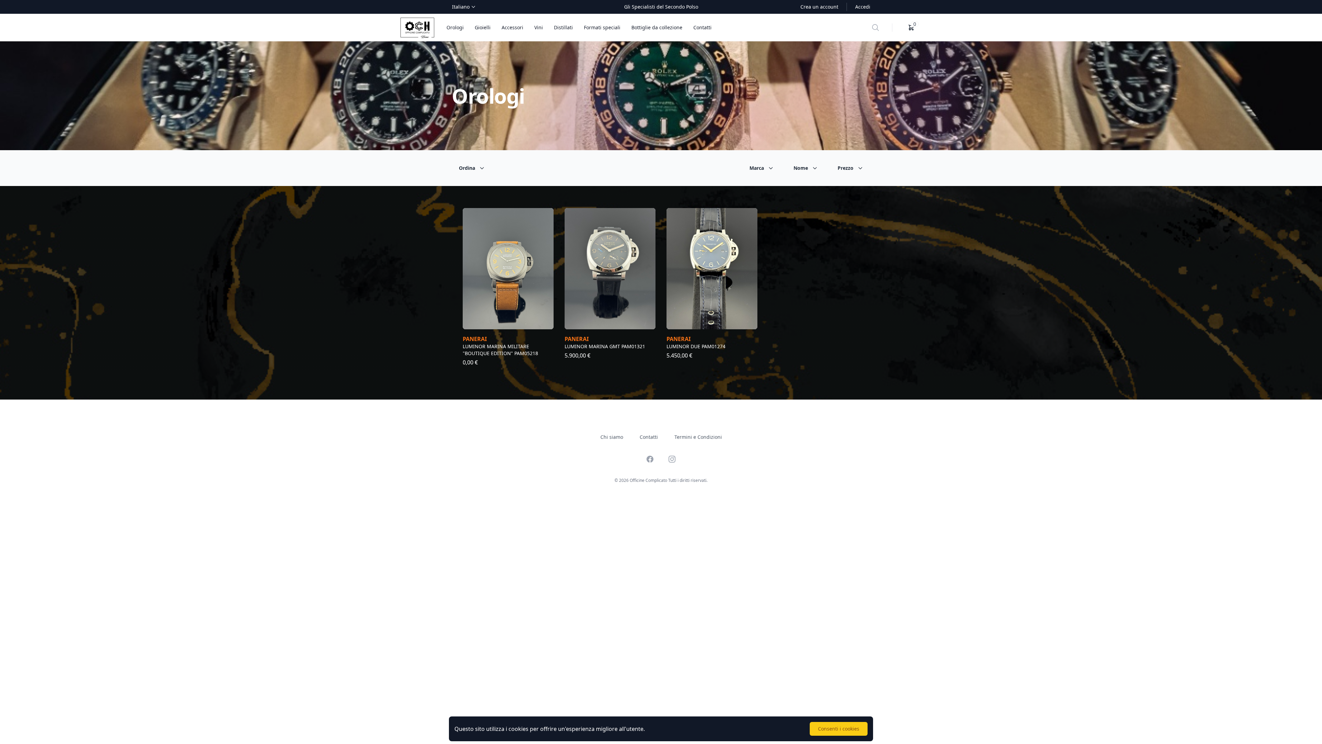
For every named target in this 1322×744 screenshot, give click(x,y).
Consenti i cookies (838, 728)
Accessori (512, 27)
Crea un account (819, 6)
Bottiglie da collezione (656, 27)
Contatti (702, 27)
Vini (538, 27)
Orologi (455, 27)
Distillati (563, 27)
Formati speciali (602, 27)
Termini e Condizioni (698, 437)
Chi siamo (611, 437)
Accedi (862, 6)
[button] (911, 27)
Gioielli (483, 27)
